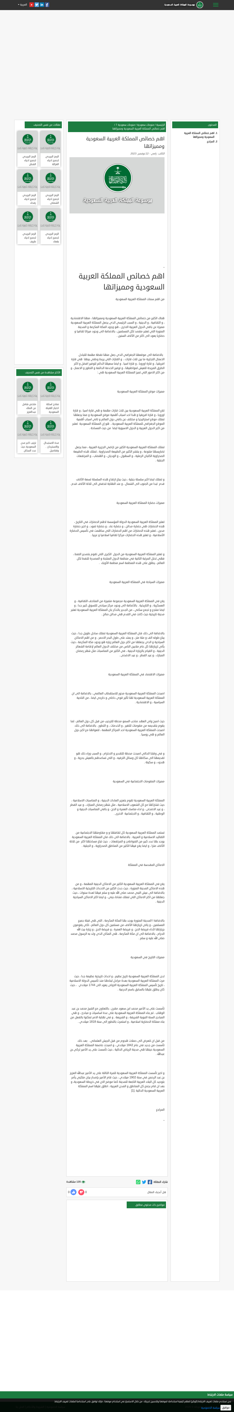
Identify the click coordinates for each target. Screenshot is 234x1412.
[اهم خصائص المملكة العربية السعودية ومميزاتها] (150, 1182)
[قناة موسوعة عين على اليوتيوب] (31, 4)
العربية (23, 4)
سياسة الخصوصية (210, 1408)
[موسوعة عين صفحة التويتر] (37, 4)
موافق (225, 1407)
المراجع (210, 141)
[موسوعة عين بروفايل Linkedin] (42, 4)
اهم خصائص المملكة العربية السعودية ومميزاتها (138, 128)
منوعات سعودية (145, 125)
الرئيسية (160, 125)
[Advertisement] (117, 37)
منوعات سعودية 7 (125, 125)
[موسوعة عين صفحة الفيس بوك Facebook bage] (47, 4)
